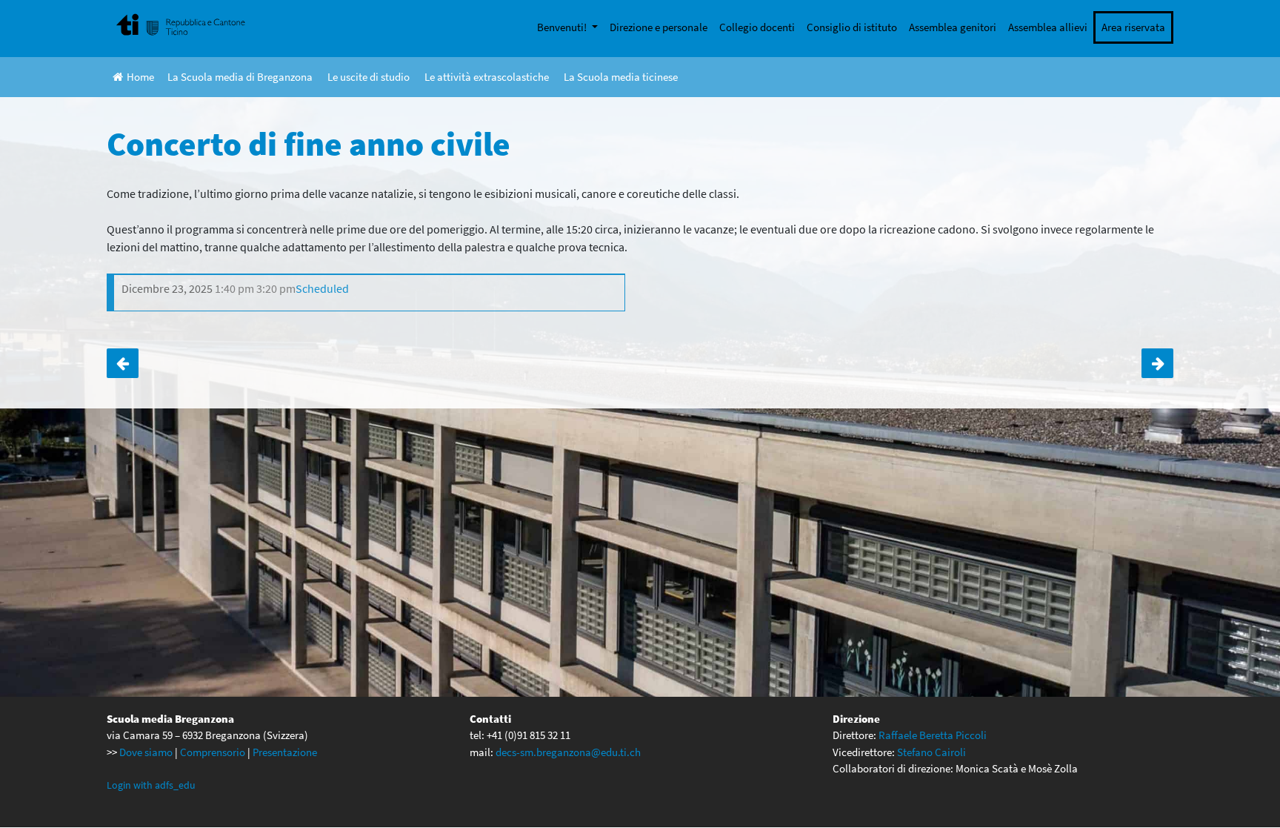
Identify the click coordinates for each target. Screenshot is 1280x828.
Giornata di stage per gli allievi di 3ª (1157, 363)
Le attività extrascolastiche (486, 77)
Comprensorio (212, 752)
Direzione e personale (658, 27)
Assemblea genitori (952, 27)
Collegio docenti (757, 27)
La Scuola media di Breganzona (240, 77)
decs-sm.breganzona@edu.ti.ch (568, 752)
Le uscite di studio (368, 77)
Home (140, 77)
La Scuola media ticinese (621, 77)
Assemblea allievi (1047, 27)
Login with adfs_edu (151, 785)
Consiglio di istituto (852, 27)
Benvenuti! (563, 27)
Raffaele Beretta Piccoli (933, 735)
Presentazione (285, 752)
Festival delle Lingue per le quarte (123, 363)
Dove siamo (146, 752)
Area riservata (1133, 27)
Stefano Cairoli (931, 752)
